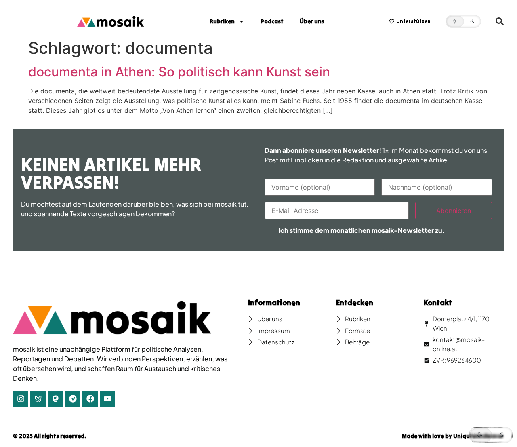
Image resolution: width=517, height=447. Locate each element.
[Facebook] (90, 399)
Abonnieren (453, 211)
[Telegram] (72, 399)
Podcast (272, 21)
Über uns (312, 21)
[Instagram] (20, 399)
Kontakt (438, 302)
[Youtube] (107, 399)
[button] (39, 21)
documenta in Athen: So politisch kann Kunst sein (179, 72)
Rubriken (222, 21)
